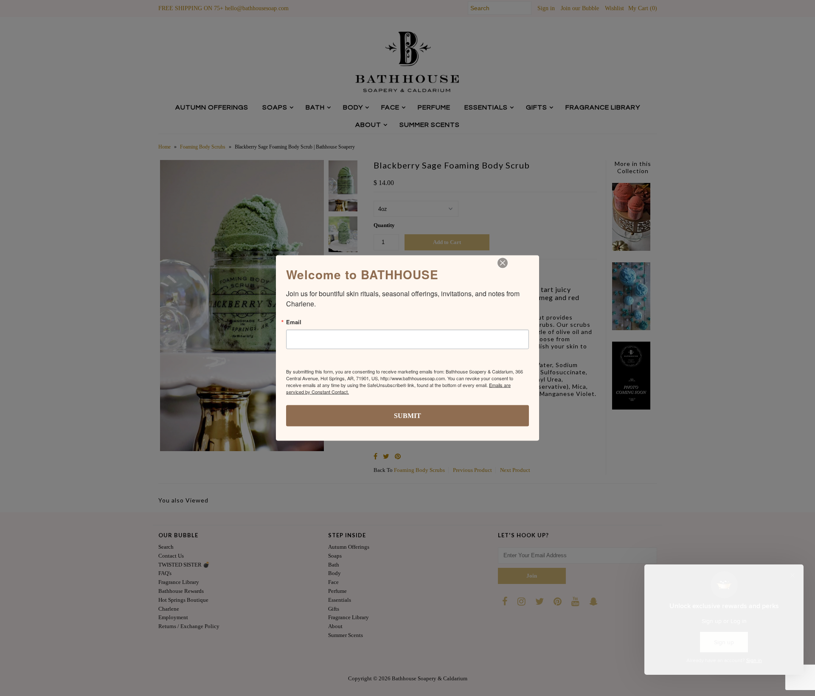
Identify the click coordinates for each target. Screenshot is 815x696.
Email (293, 322)
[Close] (503, 263)
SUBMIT (407, 415)
